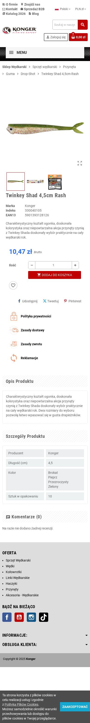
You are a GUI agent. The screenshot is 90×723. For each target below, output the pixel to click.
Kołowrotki (13, 572)
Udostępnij (29, 301)
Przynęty (12, 589)
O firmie (10, 4)
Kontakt (11, 9)
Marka (10, 206)
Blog (33, 14)
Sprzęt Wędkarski (18, 560)
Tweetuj (53, 301)
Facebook (7, 617)
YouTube (19, 617)
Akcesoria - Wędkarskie (22, 595)
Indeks (10, 210)
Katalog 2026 (14, 14)
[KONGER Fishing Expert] (19, 30)
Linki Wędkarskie (18, 578)
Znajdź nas (30, 4)
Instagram (31, 617)
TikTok (43, 617)
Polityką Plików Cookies (21, 704)
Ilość (12, 265)
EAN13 (11, 215)
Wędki (10, 566)
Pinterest (75, 301)
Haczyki (11, 583)
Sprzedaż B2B (32, 9)
